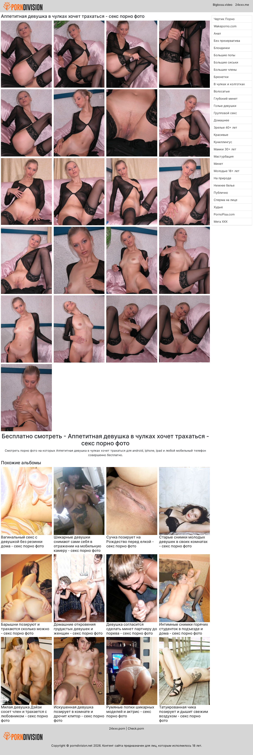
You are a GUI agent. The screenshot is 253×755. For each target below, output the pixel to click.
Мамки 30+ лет (225, 149)
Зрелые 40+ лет (225, 127)
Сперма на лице (225, 200)
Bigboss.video (222, 4)
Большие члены (225, 69)
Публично (221, 192)
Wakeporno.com (225, 26)
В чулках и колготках (229, 84)
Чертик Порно (224, 19)
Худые (218, 207)
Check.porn (136, 728)
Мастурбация (224, 156)
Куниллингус (223, 142)
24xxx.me (242, 4)
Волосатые (222, 91)
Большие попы (224, 55)
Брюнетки (221, 77)
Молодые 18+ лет (226, 171)
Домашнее (221, 120)
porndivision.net (81, 745)
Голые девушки (225, 106)
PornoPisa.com (224, 214)
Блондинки (222, 48)
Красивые (221, 135)
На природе (222, 178)
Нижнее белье (224, 185)
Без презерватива (227, 40)
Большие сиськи (226, 62)
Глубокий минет (226, 98)
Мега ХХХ (220, 221)
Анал (217, 33)
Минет (218, 164)
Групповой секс (225, 113)
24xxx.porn (117, 728)
